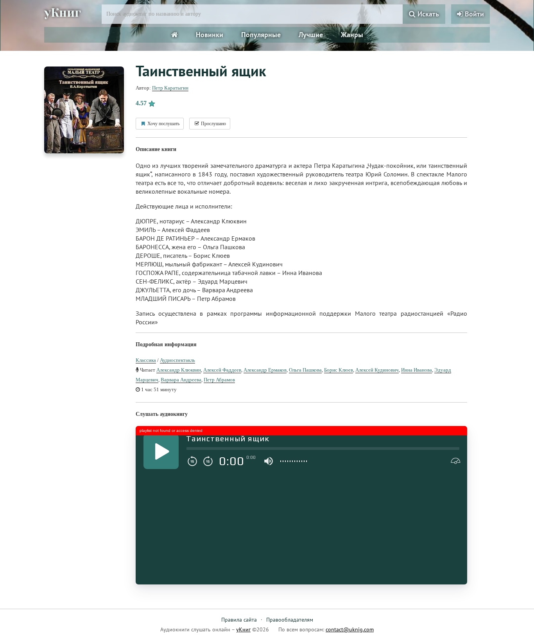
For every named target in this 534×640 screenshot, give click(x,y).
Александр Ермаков (265, 370)
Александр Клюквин (178, 370)
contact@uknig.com (350, 629)
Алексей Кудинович (377, 370)
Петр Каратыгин (170, 88)
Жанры (352, 34)
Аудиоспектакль (177, 360)
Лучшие (311, 34)
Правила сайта (239, 619)
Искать (427, 13)
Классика (146, 360)
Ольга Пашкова (305, 370)
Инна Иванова (416, 370)
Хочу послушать (162, 123)
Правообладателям (289, 619)
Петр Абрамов (219, 380)
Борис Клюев (338, 370)
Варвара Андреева (181, 380)
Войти (473, 13)
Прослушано (213, 123)
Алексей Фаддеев (222, 370)
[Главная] (174, 35)
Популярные (261, 34)
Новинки (209, 34)
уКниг (62, 13)
